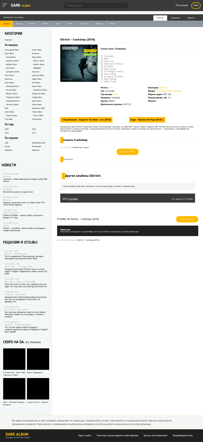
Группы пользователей (155, 435)
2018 (115, 94)
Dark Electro (9, 75)
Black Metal (9, 54)
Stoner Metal (37, 105)
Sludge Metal (37, 97)
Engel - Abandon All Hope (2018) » (147, 120)
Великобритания (38, 143)
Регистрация (182, 5)
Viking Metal (36, 119)
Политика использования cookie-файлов (117, 435)
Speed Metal (36, 101)
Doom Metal (9, 112)
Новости (19, 24)
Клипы (69, 24)
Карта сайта (84, 435)
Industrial (35, 72)
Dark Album (17, 435)
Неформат (100, 24)
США (6, 143)
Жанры (113, 24)
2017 (34, 133)
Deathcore (8, 79)
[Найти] (124, 6)
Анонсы (32, 24)
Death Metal (9, 83)
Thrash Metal (37, 112)
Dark (20, 6)
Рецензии (8, 40)
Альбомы (45, 24)
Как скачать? (65, 147)
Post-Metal (36, 83)
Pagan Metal (37, 79)
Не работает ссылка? (80, 147)
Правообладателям (183, 435)
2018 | (70, 199)
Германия (35, 150)
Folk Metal (9, 119)
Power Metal (161, 91)
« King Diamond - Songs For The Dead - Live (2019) (86, 120)
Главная (6, 24)
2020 (7, 129)
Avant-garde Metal (12, 50)
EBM (6, 108)
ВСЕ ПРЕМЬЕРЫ (33, 342)
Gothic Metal (37, 50)
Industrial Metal (38, 75)
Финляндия (36, 147)
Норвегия (8, 150)
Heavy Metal (36, 57)
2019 (7, 133)
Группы (58, 24)
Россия (7, 147)
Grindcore (35, 54)
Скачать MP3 (127, 152)
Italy (110, 88)
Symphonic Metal (38, 108)
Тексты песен (84, 24)
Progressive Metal (174, 91)
